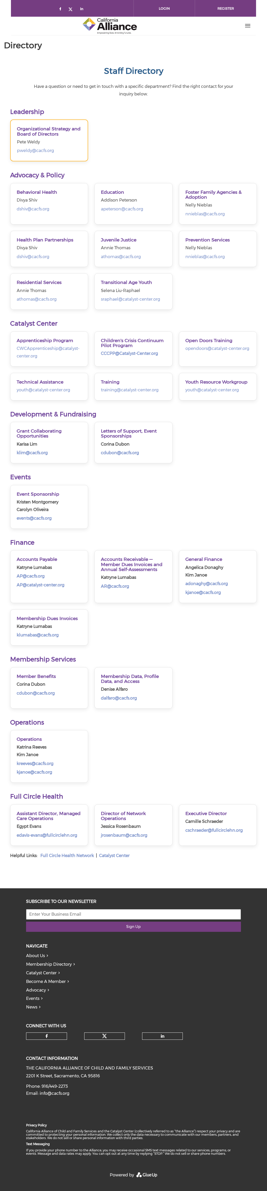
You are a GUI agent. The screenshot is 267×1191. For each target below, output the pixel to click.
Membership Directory (49, 964)
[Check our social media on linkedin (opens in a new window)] (83, 9)
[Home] (110, 26)
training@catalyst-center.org (130, 389)
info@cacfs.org (54, 1093)
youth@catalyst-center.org (43, 389)
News (31, 1007)
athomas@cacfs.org (121, 256)
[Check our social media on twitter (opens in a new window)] (72, 9)
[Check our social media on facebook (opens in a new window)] (61, 9)
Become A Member (46, 981)
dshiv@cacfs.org (33, 208)
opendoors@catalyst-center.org (217, 348)
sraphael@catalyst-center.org (130, 299)
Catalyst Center (41, 972)
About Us (35, 955)
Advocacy (36, 990)
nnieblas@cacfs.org (205, 213)
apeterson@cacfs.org (122, 208)
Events (32, 998)
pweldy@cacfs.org (35, 150)
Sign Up (133, 926)
